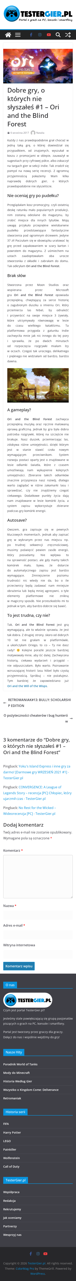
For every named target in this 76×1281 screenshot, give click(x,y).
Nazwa (9, 906)
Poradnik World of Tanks (20, 1064)
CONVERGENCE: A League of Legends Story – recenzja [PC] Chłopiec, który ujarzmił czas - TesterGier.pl (37, 793)
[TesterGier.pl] (8, 35)
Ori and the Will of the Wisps (27, 686)
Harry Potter (12, 1132)
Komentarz (13, 850)
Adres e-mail (14, 925)
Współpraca (11, 1192)
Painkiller (9, 1149)
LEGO (7, 1141)
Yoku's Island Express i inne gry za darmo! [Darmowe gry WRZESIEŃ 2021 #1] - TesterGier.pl (36, 772)
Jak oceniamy (12, 1218)
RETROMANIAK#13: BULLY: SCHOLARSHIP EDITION (39, 703)
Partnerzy (10, 1226)
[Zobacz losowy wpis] (68, 35)
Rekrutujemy (12, 1209)
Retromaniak (12, 1098)
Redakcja (9, 1201)
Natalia (40, 132)
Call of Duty (11, 1166)
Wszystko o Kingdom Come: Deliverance (31, 1090)
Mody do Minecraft (16, 1073)
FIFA (6, 1124)
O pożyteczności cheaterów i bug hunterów (36, 718)
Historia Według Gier (17, 1081)
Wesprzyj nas (12, 1235)
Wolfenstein (11, 1158)
